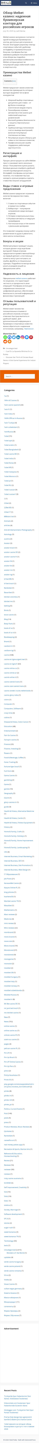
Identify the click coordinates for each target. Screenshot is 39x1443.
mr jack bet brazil (11, 1008)
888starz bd (9, 516)
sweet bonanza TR (11, 1236)
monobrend (9, 954)
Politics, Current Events (13, 1109)
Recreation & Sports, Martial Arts (17, 1149)
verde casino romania (12, 1271)
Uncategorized (11, 348)
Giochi (6, 798)
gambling (8, 780)
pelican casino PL (11, 1048)
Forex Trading (9, 762)
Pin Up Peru (9, 1066)
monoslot (8, 963)
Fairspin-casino (10, 740)
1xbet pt (7, 481)
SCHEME (7, 1183)
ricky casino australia (12, 1178)
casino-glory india (11, 695)
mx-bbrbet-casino (11, 1012)
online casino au (10, 1030)
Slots (6, 1196)
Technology (8, 1241)
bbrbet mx (8, 601)
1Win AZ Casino (10, 400)
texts (6, 1245)
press (6, 1122)
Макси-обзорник (11, 1297)
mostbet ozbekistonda (13, 990)
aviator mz (8, 570)
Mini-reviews (9, 928)
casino (6, 655)
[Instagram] (22, 337)
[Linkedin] (18, 337)
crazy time (8, 713)
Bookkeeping (9, 637)
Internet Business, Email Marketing (18, 856)
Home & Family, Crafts (13, 831)
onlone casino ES (10, 1035)
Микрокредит (10, 1302)
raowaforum (9, 1140)
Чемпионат (29, 329)
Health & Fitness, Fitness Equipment (18, 823)
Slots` (6, 1201)
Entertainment (10, 731)
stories (6, 1223)
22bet (6, 503)
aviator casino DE (11, 552)
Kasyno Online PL (11, 887)
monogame (8, 959)
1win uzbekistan (10, 427)
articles (7, 525)
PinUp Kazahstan (11, 1075)
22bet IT (7, 512)
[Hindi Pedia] (6, 3)
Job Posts (7, 879)
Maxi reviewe (9, 914)
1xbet (6, 436)
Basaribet (8, 592)
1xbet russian (9, 490)
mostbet (7, 968)
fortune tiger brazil (11, 766)
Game (6, 784)
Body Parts (8, 623)
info (5, 852)
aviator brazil (9, 548)
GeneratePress (30, 1440)
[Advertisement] (19, 1357)
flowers (7, 753)
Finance (7, 744)
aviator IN (8, 561)
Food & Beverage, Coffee (13, 757)
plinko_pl (7, 1104)
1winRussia (8, 432)
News (6, 1021)
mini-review (8, 923)
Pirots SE (7, 1080)
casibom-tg (8, 650)
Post (6, 1113)
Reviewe (7, 1165)
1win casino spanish (12, 405)
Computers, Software (12, 708)
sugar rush (8, 1227)
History (7, 827)
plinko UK (8, 1100)
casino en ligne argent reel (14, 659)
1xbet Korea (9, 463)
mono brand (9, 937)
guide (6, 807)
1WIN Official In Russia (13, 418)
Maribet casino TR (11, 901)
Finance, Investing (11, 749)
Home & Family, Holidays (14, 836)
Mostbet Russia (10, 995)
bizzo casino (9, 615)
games (6, 789)
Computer (8, 704)
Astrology (8, 534)
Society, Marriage (11, 1210)
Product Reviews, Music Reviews (16, 1127)
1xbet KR (7, 467)
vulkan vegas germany (13, 1288)
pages (6, 1044)
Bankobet (8, 588)
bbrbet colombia (11, 597)
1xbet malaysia (10, 472)
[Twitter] (14, 337)
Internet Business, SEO (13, 861)
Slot (5, 1192)
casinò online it (10, 677)
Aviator (7, 543)
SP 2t (6, 1218)
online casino (9, 1026)
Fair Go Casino (10, 735)
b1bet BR (7, 579)
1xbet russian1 (10, 494)
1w (5, 396)
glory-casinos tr (10, 802)
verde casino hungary (12, 1262)
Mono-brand (9, 946)
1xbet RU (7, 485)
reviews (7, 1174)
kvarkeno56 (8, 896)
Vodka (6, 1280)
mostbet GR (8, 972)
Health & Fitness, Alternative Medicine (19, 811)
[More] (10, 341)
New (6, 1017)
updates (7, 1257)
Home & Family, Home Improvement (18, 840)
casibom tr (8, 646)
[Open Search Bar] (26, 3)
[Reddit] (5, 341)
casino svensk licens (12, 682)
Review (7, 1160)
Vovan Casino (9, 1284)
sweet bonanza (10, 1232)
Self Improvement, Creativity (15, 1187)
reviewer (7, 1169)
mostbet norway (10, 986)
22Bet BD (7, 507)
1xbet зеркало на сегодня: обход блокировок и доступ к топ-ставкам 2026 (19, 1426)
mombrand (8, 932)
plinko (6, 1091)
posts (6, 1118)
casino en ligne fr (11, 664)
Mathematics (9, 910)
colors (6, 699)
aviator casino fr (10, 557)
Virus (6, 1275)
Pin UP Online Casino (12, 1062)
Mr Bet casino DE (11, 1004)
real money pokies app (13, 1144)
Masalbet (8, 905)
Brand (6, 641)
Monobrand (9, 950)
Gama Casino (9, 775)
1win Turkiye (9, 423)
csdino (6, 717)
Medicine (7, 919)
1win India (8, 414)
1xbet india (8, 458)
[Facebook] (10, 337)
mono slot (8, 941)
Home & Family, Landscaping (15, 847)
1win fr (7, 409)
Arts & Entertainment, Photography (18, 530)
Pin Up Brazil (9, 1057)
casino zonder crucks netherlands (17, 691)
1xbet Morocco (10, 476)
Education (8, 726)
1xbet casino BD (10, 454)
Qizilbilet (7, 1131)
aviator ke (8, 565)
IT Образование (11, 874)
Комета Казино (10, 1293)
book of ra (8, 628)
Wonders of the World (15, 1253)
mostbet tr (8, 999)
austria (7, 539)
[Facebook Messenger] (27, 337)
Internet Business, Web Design (16, 870)
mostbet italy (9, 981)
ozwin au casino (10, 1039)
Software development (13, 1214)
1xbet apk (8, 440)
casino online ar (10, 673)
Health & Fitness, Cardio (13, 818)
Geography (8, 793)
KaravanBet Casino (11, 883)
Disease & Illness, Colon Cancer (16, 722)
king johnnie (9, 892)
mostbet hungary (11, 977)
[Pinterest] (31, 337)
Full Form (8, 771)
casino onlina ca (10, 668)
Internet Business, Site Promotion (17, 865)
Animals (7, 521)
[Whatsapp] (5, 337)
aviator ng (8, 574)
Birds (6, 610)
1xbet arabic (9, 445)
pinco (6, 1071)
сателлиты (8, 1306)
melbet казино (21, 278)
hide (13, 81)
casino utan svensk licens (14, 686)
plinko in (7, 1095)
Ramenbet (8, 1136)
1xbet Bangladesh (11, 449)
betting (7, 606)
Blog (6, 619)
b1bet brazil (9, 583)
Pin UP (6, 1053)
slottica (7, 1205)
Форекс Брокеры (11, 1311)
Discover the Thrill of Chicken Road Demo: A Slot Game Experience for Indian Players (19, 360)
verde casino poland (12, 1266)
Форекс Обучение (11, 1315)
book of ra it (9, 632)
